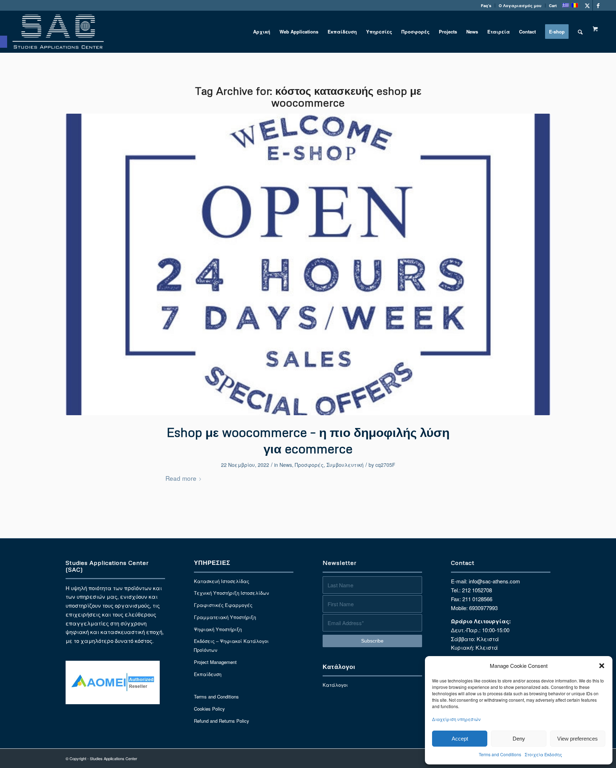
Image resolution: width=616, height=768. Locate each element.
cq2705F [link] (385, 464)
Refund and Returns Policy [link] (221, 720)
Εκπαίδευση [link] (207, 674)
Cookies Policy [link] (209, 708)
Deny (519, 739)
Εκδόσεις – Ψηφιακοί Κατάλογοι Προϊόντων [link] (231, 645)
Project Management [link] (215, 662)
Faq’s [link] (486, 5)
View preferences (577, 739)
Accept (460, 739)
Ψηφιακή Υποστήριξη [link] (218, 629)
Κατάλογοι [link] (335, 684)
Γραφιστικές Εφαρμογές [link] (223, 605)
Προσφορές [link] (309, 464)
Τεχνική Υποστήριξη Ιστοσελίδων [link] (231, 592)
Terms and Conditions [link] (500, 754)
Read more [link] (180, 478)
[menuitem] (486, 5)
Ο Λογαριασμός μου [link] (520, 5)
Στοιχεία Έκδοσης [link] (543, 754)
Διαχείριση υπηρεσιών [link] (456, 719)
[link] (3, 42)
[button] (601, 665)
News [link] (285, 464)
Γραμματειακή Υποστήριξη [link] (225, 617)
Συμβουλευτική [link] (345, 464)
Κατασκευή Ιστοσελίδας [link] (221, 581)
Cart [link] (553, 5)
